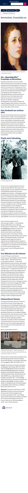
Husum (8, 103)
